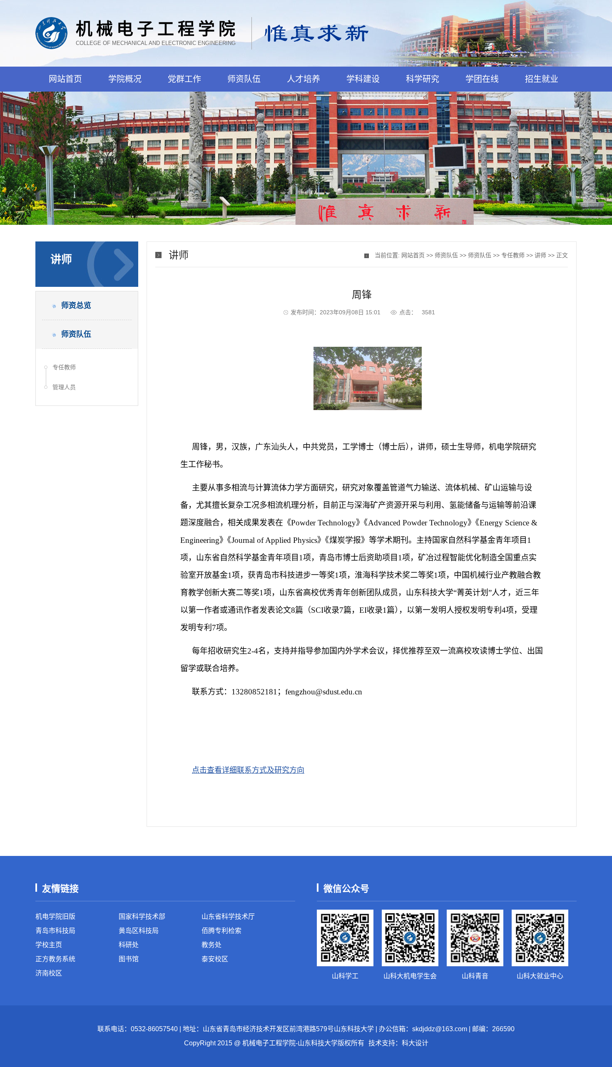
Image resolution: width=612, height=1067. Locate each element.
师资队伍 (244, 79)
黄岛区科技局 (139, 930)
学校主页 (48, 944)
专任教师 (64, 367)
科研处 (129, 944)
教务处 (211, 944)
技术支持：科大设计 (398, 1043)
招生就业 (541, 79)
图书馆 (129, 959)
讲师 (540, 255)
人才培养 (303, 79)
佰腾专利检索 (221, 930)
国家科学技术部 (142, 916)
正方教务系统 (55, 959)
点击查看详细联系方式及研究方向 (248, 770)
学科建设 (363, 79)
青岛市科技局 (55, 930)
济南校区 (48, 973)
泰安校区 (215, 959)
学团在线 (482, 79)
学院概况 (125, 79)
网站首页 (65, 79)
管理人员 (64, 387)
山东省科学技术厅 (228, 916)
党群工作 (184, 79)
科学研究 (422, 79)
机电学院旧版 (55, 916)
